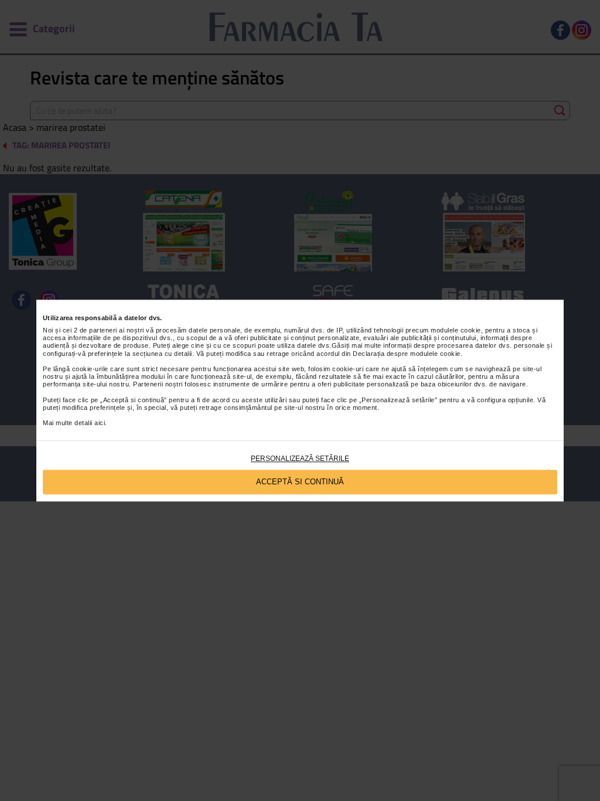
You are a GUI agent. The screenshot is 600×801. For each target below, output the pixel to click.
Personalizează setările (300, 458)
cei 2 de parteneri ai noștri (103, 330)
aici (99, 423)
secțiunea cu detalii (162, 353)
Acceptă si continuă (300, 481)
